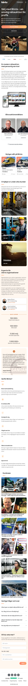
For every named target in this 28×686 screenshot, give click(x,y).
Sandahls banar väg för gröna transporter (12, 597)
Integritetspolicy (13, 680)
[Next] (25, 128)
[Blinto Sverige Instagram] (18, 675)
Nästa (22, 663)
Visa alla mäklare (14, 27)
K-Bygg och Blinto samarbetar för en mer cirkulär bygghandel (12, 555)
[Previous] (2, 128)
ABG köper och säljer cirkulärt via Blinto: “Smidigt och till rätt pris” (12, 535)
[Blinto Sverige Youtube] (15, 675)
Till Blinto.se (20, 2)
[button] (14, 43)
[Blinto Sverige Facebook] (9, 675)
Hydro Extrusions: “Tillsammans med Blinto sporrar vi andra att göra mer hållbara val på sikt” (12, 576)
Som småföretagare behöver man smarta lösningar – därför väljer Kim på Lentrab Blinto (13, 494)
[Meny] (26, 2)
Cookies (20, 680)
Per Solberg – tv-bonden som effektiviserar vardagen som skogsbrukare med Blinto (12, 515)
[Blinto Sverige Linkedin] (12, 675)
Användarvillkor (4, 680)
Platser (25, 680)
